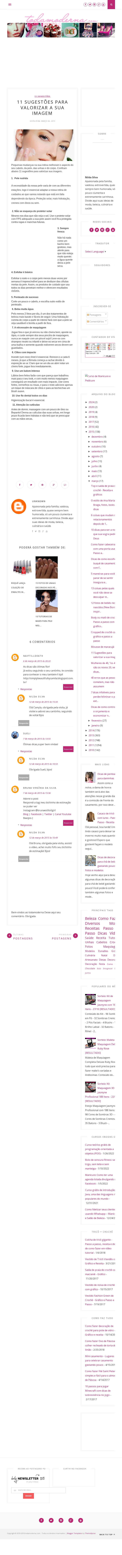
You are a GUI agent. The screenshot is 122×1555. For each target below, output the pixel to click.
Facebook (36, 814)
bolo (99, 968)
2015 (91, 431)
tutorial (113, 938)
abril (94, 476)
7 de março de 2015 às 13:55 (37, 738)
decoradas (113, 959)
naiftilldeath (33, 655)
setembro (97, 451)
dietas (102, 959)
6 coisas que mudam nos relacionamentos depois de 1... (104, 519)
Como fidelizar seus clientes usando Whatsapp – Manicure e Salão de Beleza (102, 1214)
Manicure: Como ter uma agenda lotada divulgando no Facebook (101, 1179)
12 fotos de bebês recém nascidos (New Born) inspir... (104, 607)
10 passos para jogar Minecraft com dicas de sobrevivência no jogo (98, 1391)
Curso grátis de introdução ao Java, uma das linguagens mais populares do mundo (102, 1194)
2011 (91, 745)
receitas (92, 928)
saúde (89, 938)
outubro (96, 446)
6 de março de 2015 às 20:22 (37, 661)
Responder (68, 687)
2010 (91, 750)
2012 (91, 740)
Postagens (95, 314)
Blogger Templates (74, 1533)
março (95, 481)
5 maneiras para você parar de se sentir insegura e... (103, 578)
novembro (97, 441)
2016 (91, 426)
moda (114, 923)
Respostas (26, 689)
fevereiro (97, 720)
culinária (90, 955)
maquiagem (111, 946)
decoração (91, 964)
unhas (89, 942)
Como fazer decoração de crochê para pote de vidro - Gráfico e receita (100, 1330)
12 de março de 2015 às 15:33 (43, 701)
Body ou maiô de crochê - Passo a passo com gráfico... (105, 622)
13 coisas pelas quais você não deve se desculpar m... (102, 593)
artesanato (91, 959)
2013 (91, 735)
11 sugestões (42, 96)
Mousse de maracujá (102, 646)
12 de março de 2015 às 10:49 (43, 837)
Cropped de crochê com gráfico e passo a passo (104, 636)
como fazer (108, 918)
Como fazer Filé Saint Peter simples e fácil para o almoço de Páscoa (101, 1376)
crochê (114, 942)
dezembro (97, 436)
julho (94, 461)
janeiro (95, 725)
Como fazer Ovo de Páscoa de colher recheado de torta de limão (101, 1345)
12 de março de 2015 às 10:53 (43, 763)
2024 (91, 402)
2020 (91, 407)
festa (102, 964)
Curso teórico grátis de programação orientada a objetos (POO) (99, 1149)
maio (94, 471)
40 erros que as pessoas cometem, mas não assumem (104, 682)
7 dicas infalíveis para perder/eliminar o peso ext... (105, 697)
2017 (91, 421)
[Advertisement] (61, 66)
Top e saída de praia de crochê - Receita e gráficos (104, 490)
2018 (91, 417)
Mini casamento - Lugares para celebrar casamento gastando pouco (99, 1360)
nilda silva (37, 696)
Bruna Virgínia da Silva (39, 787)
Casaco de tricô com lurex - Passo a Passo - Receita (108, 818)
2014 (91, 730)
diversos (92, 923)
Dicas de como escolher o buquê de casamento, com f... (105, 563)
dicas (102, 933)
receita (101, 938)
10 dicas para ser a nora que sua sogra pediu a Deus (104, 534)
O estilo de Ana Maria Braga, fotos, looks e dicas (103, 505)
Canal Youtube (63, 814)
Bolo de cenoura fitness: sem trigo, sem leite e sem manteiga (101, 1164)
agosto (95, 456)
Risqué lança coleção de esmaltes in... (18, 587)
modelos (90, 951)
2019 (91, 412)
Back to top (106, 1534)
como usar (113, 964)
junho (95, 466)
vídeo (114, 933)
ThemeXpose (90, 1533)
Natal (104, 955)
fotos (89, 946)
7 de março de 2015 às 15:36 (37, 793)
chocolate (90, 968)
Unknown (39, 501)
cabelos (101, 942)
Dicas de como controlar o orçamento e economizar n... (104, 711)
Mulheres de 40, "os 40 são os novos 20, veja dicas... (104, 667)
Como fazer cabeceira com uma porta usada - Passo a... (105, 549)
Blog (25, 814)
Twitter (48, 814)
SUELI (26, 733)
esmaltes (103, 951)
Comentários (96, 321)
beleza (90, 918)
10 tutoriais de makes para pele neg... (44, 621)
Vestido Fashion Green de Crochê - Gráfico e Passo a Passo (99, 1300)
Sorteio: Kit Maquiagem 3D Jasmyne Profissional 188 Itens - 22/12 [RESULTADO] (101, 1092)
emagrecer (108, 968)
